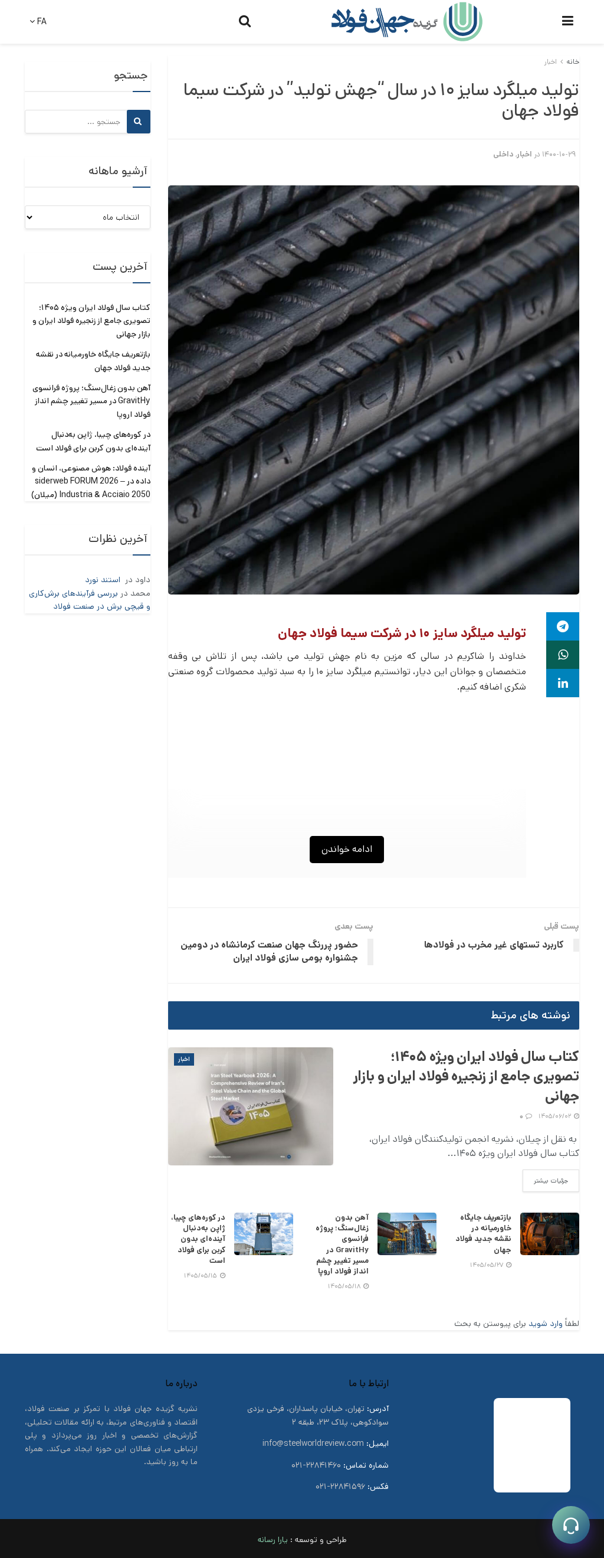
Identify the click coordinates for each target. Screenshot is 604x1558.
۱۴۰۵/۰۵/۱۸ (345, 1286)
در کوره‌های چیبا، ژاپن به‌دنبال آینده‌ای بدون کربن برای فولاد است (198, 1239)
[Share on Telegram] (562, 626)
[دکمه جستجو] (245, 22)
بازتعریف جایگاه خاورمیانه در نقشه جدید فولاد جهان (483, 1234)
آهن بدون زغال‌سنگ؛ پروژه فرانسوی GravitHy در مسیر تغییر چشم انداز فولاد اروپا (342, 1244)
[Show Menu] (567, 22)
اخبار (550, 62)
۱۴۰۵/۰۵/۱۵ (201, 1276)
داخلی (503, 154)
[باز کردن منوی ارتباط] (571, 1525)
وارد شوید (545, 1324)
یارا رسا (276, 1540)
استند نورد (104, 580)
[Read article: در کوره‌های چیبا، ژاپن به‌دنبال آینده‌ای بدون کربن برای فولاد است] (263, 1234)
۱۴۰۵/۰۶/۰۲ (556, 1116)
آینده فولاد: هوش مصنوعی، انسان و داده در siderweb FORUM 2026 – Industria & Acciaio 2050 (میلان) (90, 481)
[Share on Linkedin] (562, 683)
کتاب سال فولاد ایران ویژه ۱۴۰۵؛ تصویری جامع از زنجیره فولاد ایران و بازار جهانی (466, 1076)
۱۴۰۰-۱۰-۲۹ (559, 154)
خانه (572, 62)
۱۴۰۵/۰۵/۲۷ (487, 1265)
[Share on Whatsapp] (562, 655)
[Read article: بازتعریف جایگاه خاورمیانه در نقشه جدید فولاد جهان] (549, 1234)
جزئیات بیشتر (545, 1180)
